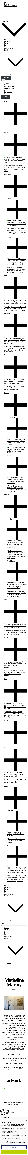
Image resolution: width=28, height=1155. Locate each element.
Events (6, 90)
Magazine (6, 43)
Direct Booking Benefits (10, 48)
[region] (14, 1136)
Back (2, 924)
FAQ (5, 45)
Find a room (6, 78)
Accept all (14, 1152)
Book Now (5, 97)
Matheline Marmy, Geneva (10, 6)
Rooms (6, 85)
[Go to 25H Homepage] (14, 20)
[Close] (26, 1120)
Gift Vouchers (7, 41)
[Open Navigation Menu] (3, 80)
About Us (6, 39)
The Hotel (6, 83)
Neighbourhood (8, 92)
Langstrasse (7, 4)
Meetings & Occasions (9, 88)
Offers (5, 46)
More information (11, 1144)
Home (5, 2)
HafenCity (9, 519)
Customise (14, 1147)
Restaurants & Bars (9, 87)
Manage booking (7, 1117)
